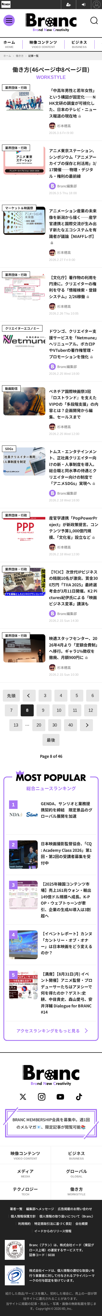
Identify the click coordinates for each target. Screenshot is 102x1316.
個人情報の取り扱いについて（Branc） (67, 1216)
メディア (25, 1173)
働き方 (76, 1191)
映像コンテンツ (43, 44)
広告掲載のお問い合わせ (75, 1208)
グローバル (76, 1173)
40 (70, 725)
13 (16, 725)
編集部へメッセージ (40, 1208)
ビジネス (79, 44)
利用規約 (24, 1223)
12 (90, 710)
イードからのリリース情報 (52, 1231)
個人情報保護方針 (23, 1216)
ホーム (9, 44)
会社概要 (81, 1223)
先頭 (11, 695)
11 (75, 710)
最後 (51, 740)
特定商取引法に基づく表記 (53, 1223)
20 (39, 725)
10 (59, 710)
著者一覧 (16, 1208)
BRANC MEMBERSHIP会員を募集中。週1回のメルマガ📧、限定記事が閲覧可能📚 (51, 1123)
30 (54, 725)
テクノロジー (25, 1191)
